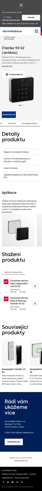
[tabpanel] (21, 294)
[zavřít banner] (21, 5)
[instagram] (22, 482)
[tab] (13, 272)
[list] (21, 363)
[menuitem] (12, 31)
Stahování (12, 123)
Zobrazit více (7, 66)
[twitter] (8, 482)
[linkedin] (17, 482)
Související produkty (29, 123)
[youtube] (12, 482)
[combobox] (11, 17)
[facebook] (3, 482)
